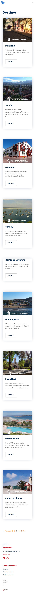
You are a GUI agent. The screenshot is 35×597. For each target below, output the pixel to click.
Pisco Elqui (10, 379)
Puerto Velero (12, 438)
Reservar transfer (8, 572)
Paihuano (10, 45)
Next (23, 531)
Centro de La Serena (15, 260)
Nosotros (5, 569)
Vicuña (8, 105)
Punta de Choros (13, 498)
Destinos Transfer (8, 575)
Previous (7, 531)
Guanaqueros (12, 319)
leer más (11, 62)
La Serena (10, 167)
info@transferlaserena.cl (12, 551)
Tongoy (9, 227)
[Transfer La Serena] (2, 2)
